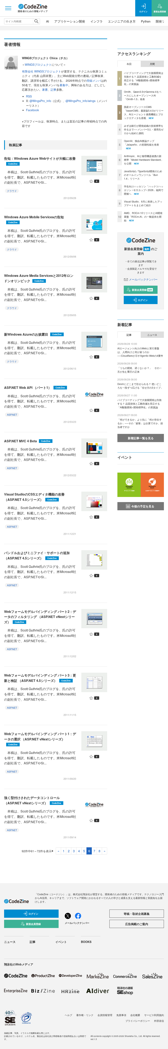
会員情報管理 (105, 1015)
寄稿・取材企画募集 (137, 914)
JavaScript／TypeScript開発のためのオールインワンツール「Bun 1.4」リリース (143, 174)
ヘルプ (68, 1015)
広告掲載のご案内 (136, 924)
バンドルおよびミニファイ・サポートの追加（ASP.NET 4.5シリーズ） (37, 555)
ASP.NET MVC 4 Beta (27, 441)
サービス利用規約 (154, 1015)
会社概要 (135, 1015)
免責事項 (121, 1015)
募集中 (64, 85)
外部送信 (159, 1020)
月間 (152, 64)
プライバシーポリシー (137, 1020)
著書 (45, 89)
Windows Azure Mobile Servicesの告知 (34, 219)
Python (145, 21)
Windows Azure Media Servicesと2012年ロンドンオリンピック (38, 278)
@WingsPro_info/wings (80, 101)
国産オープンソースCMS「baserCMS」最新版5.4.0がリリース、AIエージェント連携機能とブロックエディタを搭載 (143, 112)
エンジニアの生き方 (122, 21)
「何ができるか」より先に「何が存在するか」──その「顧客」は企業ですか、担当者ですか (140, 423)
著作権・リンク (84, 1015)
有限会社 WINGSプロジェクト (41, 71)
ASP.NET (12, 414)
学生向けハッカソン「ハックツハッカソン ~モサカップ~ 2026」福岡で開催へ (143, 189)
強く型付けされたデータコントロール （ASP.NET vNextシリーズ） (32, 800)
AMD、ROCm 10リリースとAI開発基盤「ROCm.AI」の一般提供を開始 (143, 216)
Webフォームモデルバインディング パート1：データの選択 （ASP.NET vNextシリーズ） (40, 738)
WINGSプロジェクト (38, 64)
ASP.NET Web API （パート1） (34, 387)
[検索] (36, 21)
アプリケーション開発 (69, 21)
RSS (29, 96)
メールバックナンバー (143, 279)
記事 (53, 89)
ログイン (143, 300)
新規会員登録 (142, 290)
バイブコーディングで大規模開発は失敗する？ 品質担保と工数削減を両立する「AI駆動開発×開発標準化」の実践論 (143, 78)
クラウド (12, 190)
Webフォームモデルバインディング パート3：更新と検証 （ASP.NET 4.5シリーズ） (40, 678)
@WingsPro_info (40, 101)
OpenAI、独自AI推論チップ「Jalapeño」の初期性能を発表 (141, 142)
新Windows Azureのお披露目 (33, 334)
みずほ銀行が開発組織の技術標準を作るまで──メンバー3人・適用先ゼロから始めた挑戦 (143, 129)
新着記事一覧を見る (141, 438)
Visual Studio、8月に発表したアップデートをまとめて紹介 (143, 203)
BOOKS (86, 942)
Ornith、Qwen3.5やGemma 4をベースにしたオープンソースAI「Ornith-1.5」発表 (142, 95)
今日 (129, 64)
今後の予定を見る (142, 506)
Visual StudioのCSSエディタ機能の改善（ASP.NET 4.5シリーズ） (34, 497)
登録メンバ (94, 80)
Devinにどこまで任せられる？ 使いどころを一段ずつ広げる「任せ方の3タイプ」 (140, 385)
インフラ (96, 21)
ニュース (152, 335)
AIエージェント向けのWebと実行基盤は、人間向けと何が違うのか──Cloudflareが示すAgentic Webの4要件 (140, 351)
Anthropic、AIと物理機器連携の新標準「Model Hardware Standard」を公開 (143, 159)
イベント (61, 942)
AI (47, 21)
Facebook (32, 110)
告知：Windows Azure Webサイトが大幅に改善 (40, 160)
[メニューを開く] (8, 8)
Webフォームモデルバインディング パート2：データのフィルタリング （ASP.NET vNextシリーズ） (40, 616)
